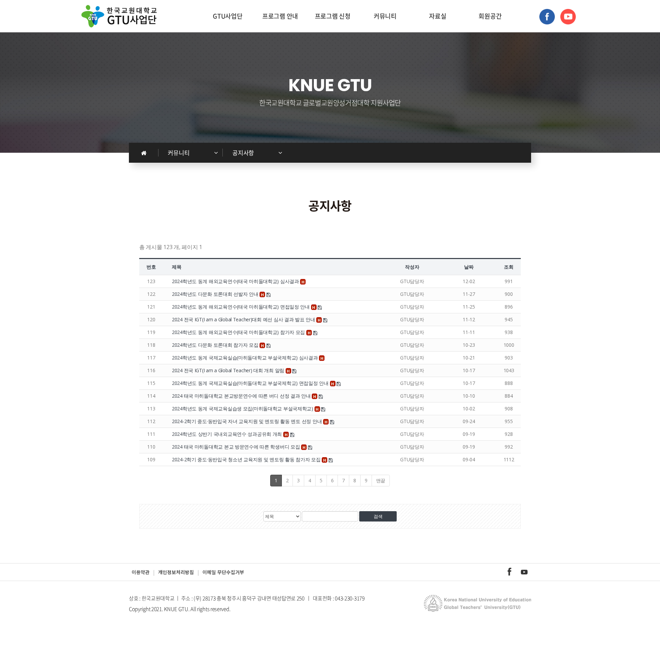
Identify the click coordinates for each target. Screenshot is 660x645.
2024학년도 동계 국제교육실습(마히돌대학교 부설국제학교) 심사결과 (245, 357)
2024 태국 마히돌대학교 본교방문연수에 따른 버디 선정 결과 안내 (242, 396)
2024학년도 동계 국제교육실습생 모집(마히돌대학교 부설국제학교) (243, 408)
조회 (508, 267)
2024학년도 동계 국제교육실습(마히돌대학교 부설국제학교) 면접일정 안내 (251, 383)
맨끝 (380, 480)
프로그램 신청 (333, 16)
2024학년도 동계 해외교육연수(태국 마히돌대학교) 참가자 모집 (239, 332)
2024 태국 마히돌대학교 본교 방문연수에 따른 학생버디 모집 (236, 446)
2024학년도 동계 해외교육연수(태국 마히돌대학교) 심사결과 (236, 281)
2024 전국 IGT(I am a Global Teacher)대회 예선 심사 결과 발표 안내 (244, 319)
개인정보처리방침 (176, 572)
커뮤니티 (385, 16)
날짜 (468, 267)
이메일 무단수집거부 (223, 572)
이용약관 (141, 572)
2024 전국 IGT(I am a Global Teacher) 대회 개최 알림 (229, 370)
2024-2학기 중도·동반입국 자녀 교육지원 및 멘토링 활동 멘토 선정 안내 (247, 421)
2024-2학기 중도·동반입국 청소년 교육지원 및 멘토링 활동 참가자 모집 (247, 459)
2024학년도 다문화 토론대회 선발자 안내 (216, 294)
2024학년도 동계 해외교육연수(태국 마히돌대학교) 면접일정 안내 (241, 306)
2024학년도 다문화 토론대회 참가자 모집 (216, 345)
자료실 (437, 16)
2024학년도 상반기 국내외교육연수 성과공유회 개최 (227, 434)
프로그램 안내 (280, 16)
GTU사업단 (227, 16)
